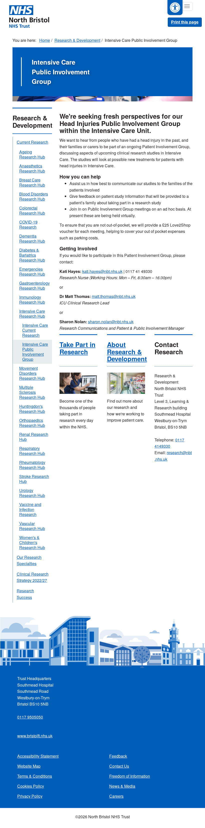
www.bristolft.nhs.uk (34, 736)
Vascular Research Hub (32, 526)
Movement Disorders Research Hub (32, 373)
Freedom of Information (129, 776)
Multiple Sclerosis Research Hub (32, 392)
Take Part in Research (78, 348)
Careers (116, 796)
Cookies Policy (30, 786)
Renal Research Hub (33, 436)
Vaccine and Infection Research (30, 509)
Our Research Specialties (29, 560)
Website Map (28, 766)
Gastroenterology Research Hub (34, 285)
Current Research (32, 142)
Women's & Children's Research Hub (32, 542)
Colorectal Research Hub (32, 210)
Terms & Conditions (34, 776)
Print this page (184, 22)
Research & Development (77, 40)
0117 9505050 (30, 717)
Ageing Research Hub (32, 154)
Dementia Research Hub (32, 238)
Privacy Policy (29, 796)
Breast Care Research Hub (32, 182)
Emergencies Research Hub (32, 271)
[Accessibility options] (175, 7)
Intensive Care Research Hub (32, 313)
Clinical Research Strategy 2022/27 (32, 577)
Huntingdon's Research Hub (32, 408)
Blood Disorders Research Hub (33, 196)
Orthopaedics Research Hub (32, 422)
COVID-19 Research (28, 224)
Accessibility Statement (37, 756)
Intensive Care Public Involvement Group (35, 351)
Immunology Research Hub (32, 299)
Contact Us (119, 766)
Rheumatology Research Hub (32, 464)
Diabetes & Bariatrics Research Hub (32, 255)
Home (44, 40)
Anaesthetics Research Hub (32, 168)
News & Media (122, 786)
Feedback (118, 756)
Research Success (25, 594)
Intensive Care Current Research (35, 330)
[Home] (29, 16)
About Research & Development (127, 351)
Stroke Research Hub (34, 478)
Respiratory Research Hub (32, 450)
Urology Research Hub (32, 492)
